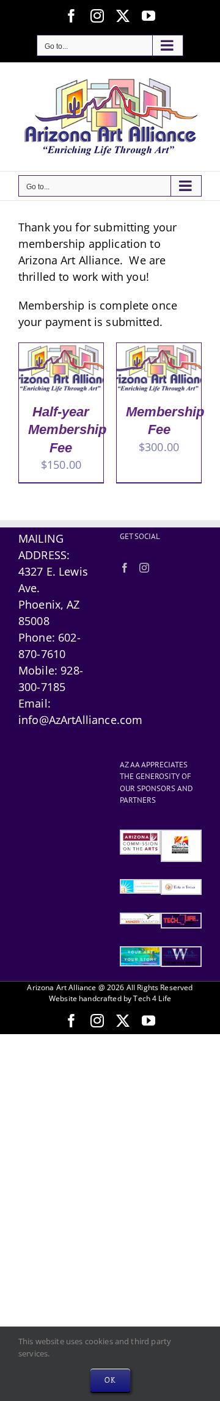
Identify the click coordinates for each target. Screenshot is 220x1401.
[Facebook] (125, 568)
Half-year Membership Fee (67, 429)
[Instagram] (144, 568)
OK (110, 1380)
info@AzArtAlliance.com (80, 719)
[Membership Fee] (159, 351)
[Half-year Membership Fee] (61, 351)
